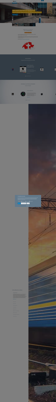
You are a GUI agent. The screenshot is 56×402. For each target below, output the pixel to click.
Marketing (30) (31, 201)
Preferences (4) (23, 201)
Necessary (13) (19, 201)
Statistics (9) (27, 201)
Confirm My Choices (24, 203)
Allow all (19, 203)
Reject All (28, 203)
